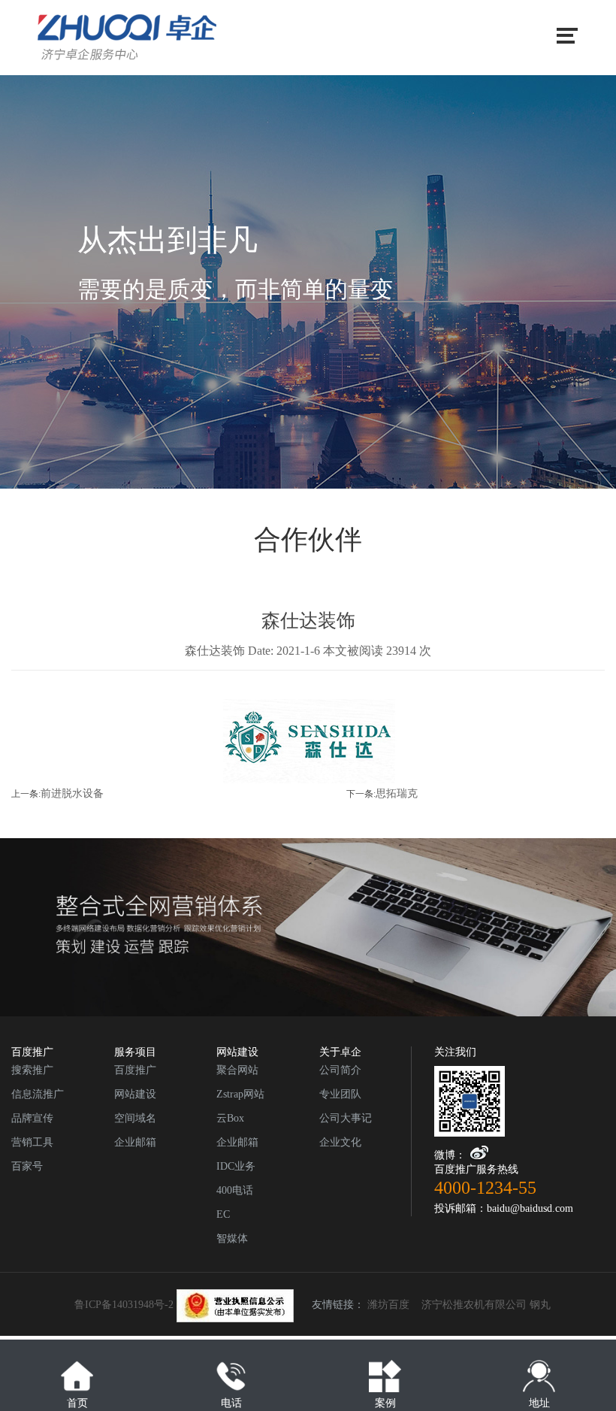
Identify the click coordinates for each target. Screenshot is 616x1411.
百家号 (27, 1166)
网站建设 (135, 1094)
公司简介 (340, 1070)
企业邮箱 (135, 1142)
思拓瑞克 (397, 793)
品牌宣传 (32, 1118)
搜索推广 (32, 1070)
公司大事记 (345, 1118)
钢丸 (540, 1304)
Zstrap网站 (240, 1094)
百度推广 (135, 1070)
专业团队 (340, 1094)
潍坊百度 (388, 1304)
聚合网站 (237, 1070)
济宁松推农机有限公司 (474, 1304)
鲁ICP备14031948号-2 (125, 1304)
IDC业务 (235, 1166)
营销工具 (32, 1142)
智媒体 (232, 1238)
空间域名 (135, 1118)
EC (223, 1214)
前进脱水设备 (72, 793)
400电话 (234, 1190)
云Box (230, 1118)
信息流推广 (37, 1094)
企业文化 (340, 1142)
